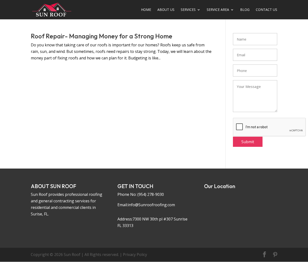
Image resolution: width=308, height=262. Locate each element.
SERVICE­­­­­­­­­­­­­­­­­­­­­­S (188, 10)
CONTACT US (266, 10)
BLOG (245, 10)
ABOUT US (165, 10)
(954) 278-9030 (150, 194)
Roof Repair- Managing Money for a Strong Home (101, 36)
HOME (146, 10)
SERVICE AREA (218, 10)
